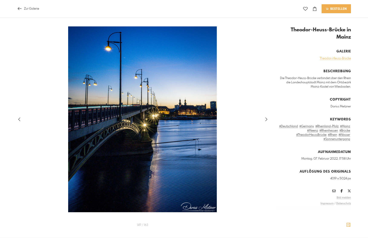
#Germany (306, 126)
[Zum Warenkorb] (314, 9)
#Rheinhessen (328, 130)
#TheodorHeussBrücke (311, 134)
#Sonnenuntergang (336, 139)
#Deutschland (288, 126)
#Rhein (332, 134)
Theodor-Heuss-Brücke (335, 58)
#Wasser (344, 134)
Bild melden (344, 197)
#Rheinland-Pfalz (327, 126)
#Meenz (312, 130)
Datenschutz (343, 203)
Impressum (327, 203)
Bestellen (338, 8)
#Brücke (344, 130)
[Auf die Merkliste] (305, 9)
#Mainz (345, 126)
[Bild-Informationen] (348, 225)
